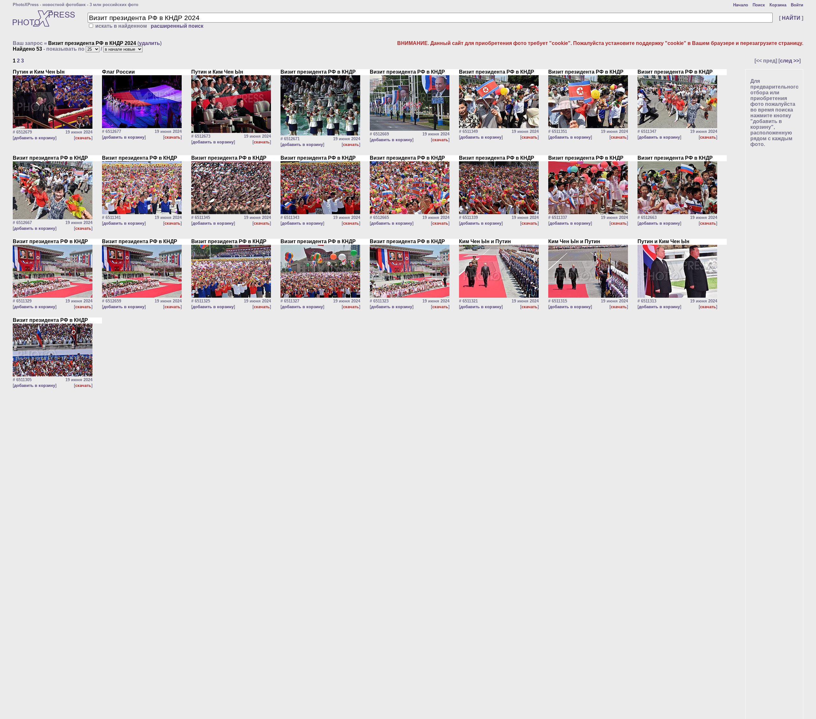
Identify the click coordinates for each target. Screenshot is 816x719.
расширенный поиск (177, 26)
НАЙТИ (791, 18)
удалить (149, 43)
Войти (797, 5)
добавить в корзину (34, 137)
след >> (789, 60)
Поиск (759, 5)
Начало (740, 5)
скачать (83, 137)
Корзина (777, 5)
